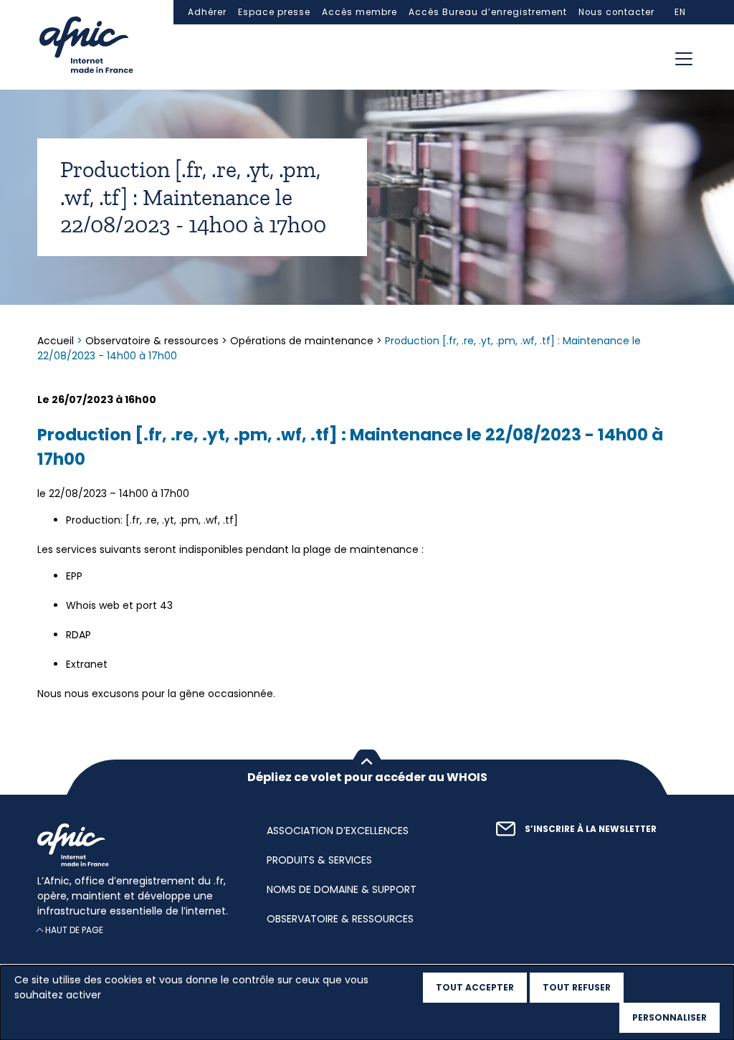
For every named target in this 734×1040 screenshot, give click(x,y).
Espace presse (274, 12)
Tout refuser (577, 987)
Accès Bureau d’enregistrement (488, 12)
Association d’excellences (338, 830)
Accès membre (359, 12)
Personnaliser (669, 1017)
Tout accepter (475, 987)
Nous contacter (616, 12)
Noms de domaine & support (341, 889)
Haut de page (74, 930)
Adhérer (207, 12)
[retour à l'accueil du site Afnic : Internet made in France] (137, 844)
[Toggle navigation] (684, 59)
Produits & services (319, 860)
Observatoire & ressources (152, 341)
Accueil (57, 341)
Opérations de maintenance (301, 341)
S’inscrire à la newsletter (591, 829)
